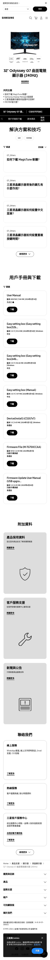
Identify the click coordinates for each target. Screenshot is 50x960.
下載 (12, 309)
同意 (37, 951)
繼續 (40, 9)
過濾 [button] (8, 147)
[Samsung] (7, 17)
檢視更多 (23, 852)
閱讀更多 (10, 548)
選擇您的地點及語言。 (11, 3)
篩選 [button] (8, 287)
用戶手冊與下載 (15, 119)
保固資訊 (25, 81)
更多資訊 (31, 119)
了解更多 (11, 773)
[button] (25, 162)
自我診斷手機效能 (14, 833)
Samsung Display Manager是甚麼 (19, 97)
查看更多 (37, 945)
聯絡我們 (42, 118)
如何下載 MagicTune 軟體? (16, 94)
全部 (19, 138)
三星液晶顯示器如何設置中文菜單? (20, 99)
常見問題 (29, 138)
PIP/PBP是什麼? (11, 102)
